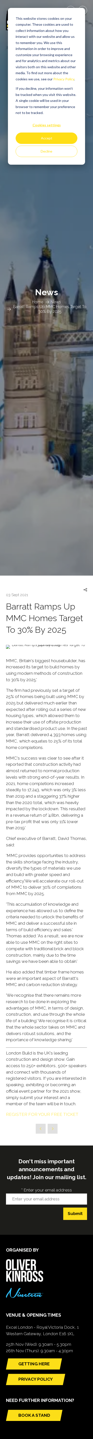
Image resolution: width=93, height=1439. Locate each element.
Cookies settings (46, 125)
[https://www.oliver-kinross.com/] (24, 1280)
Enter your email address (46, 1190)
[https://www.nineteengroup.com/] (24, 1296)
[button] (85, 590)
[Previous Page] (41, 1129)
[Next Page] (53, 1129)
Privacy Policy (63, 79)
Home (37, 302)
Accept (46, 138)
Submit (75, 1213)
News (56, 302)
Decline (46, 151)
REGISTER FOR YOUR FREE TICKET (42, 1114)
